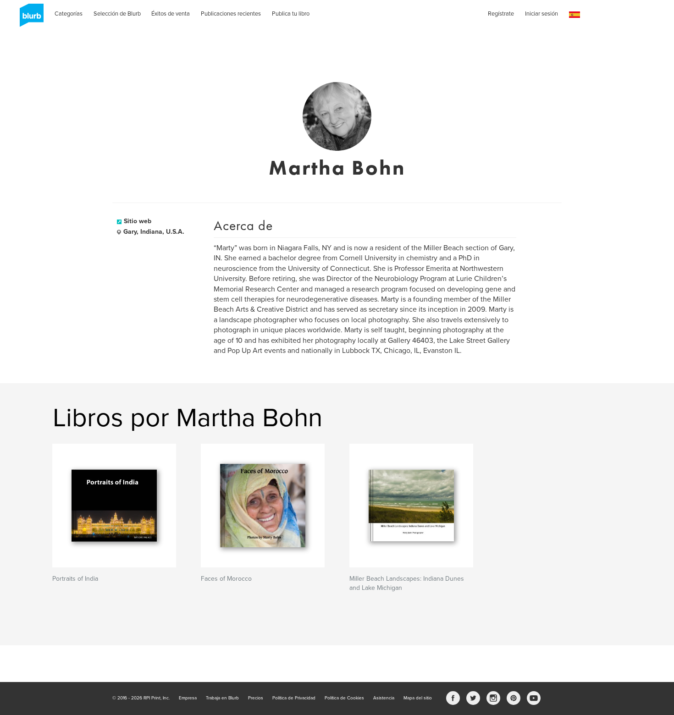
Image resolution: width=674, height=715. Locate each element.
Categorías (69, 13)
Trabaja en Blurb (222, 698)
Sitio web (137, 221)
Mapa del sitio (417, 698)
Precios (255, 698)
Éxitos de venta (170, 13)
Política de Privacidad (293, 698)
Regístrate (501, 13)
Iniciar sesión (541, 13)
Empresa (188, 698)
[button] (574, 15)
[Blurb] (29, 18)
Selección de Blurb (117, 13)
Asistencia (383, 698)
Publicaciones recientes (231, 13)
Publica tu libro (290, 13)
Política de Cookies (344, 698)
